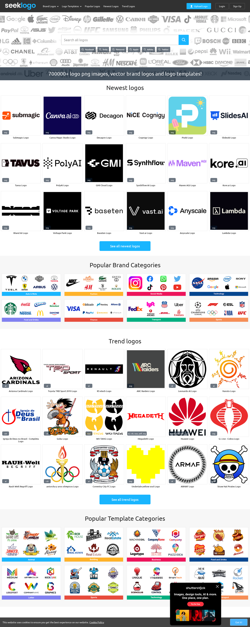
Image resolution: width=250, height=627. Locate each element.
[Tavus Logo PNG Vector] (21, 163)
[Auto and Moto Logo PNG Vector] (31, 285)
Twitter (165, 49)
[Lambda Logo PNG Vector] (229, 211)
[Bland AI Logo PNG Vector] (21, 211)
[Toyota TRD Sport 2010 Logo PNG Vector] (62, 369)
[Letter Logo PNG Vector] (31, 582)
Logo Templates (70, 6)
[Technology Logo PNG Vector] (218, 285)
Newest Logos (111, 6)
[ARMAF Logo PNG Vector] (187, 464)
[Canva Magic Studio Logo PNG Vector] (62, 116)
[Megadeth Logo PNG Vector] (146, 417)
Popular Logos (92, 6)
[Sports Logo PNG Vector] (218, 310)
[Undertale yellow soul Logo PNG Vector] (146, 464)
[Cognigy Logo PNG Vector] (146, 116)
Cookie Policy (96, 622)
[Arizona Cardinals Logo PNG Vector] (21, 369)
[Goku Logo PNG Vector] (62, 417)
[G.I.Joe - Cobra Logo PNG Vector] (229, 417)
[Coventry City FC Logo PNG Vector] (104, 464)
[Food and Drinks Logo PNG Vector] (31, 310)
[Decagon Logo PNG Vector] (104, 116)
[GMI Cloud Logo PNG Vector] (104, 163)
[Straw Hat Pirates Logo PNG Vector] (229, 464)
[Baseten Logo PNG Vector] (104, 211)
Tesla (104, 49)
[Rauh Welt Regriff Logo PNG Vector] (21, 464)
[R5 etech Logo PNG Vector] (104, 369)
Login (222, 6)
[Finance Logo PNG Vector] (93, 310)
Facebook (89, 49)
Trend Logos (128, 6)
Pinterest (119, 49)
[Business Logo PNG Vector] (156, 544)
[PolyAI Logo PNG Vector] (62, 163)
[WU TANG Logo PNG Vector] (104, 417)
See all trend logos (125, 499)
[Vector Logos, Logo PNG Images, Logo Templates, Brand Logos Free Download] (20, 6)
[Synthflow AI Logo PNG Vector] (146, 163)
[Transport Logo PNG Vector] (156, 310)
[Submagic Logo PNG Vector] (21, 116)
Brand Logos (49, 6)
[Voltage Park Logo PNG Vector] (62, 211)
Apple (135, 49)
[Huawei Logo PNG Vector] (187, 417)
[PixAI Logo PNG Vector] (187, 116)
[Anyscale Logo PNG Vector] (187, 211)
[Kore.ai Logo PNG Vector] (229, 163)
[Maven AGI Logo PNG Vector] (187, 163)
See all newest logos (125, 246)
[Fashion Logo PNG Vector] (93, 285)
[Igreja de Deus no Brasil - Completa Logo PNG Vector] (21, 417)
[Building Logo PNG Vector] (93, 544)
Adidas (150, 49)
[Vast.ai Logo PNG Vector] (146, 211)
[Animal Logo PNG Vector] (31, 544)
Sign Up (237, 6)
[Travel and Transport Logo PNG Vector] (218, 582)
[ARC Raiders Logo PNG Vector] (146, 369)
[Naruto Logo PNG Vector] (229, 369)
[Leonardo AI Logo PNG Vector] (187, 369)
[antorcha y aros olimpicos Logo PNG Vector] (62, 464)
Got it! (238, 622)
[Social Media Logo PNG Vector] (156, 285)
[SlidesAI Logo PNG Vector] (229, 116)
